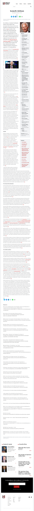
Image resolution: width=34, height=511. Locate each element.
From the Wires (14, 497)
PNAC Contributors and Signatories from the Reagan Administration (25, 149)
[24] (11, 278)
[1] (3, 306)
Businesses (9, 503)
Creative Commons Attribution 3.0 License (25, 508)
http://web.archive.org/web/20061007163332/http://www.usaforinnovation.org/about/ (16, 414)
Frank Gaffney (5, 222)
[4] (17, 96)
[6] (3, 334)
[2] (17, 58)
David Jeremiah (24, 157)
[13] (8, 217)
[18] (27, 251)
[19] (25, 256)
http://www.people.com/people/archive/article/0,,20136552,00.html (13, 428)
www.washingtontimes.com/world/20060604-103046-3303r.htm (17, 368)
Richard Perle (25, 219)
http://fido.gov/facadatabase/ (22, 390)
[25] (3, 431)
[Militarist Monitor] (6, 3)
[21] (23, 266)
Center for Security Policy (14, 222)
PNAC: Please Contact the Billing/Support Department (25, 165)
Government (9, 498)
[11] (12, 196)
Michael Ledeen (7, 221)
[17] (21, 247)
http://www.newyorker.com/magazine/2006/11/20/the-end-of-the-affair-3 (16, 382)
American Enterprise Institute (25, 220)
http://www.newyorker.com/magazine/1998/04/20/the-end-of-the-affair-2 (16, 325)
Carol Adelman (24, 142)
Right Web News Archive (14, 500)
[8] (5, 165)
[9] (24, 181)
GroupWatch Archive (9, 505)
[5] (3, 328)
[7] (5, 147)
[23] (3, 421)
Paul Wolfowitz (10, 146)
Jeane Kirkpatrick (28, 259)
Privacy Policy (19, 500)
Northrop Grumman (17, 271)
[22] (3, 417)
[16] (21, 242)
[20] (3, 406)
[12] (23, 204)
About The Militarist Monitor (19, 498)
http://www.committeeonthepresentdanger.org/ (22, 403)
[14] (8, 226)
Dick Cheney (5, 146)
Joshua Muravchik (22, 222)
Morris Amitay (24, 146)
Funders (9, 499)
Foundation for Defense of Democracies (23, 221)
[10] (9, 191)
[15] (6, 235)
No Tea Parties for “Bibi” (25, 162)
